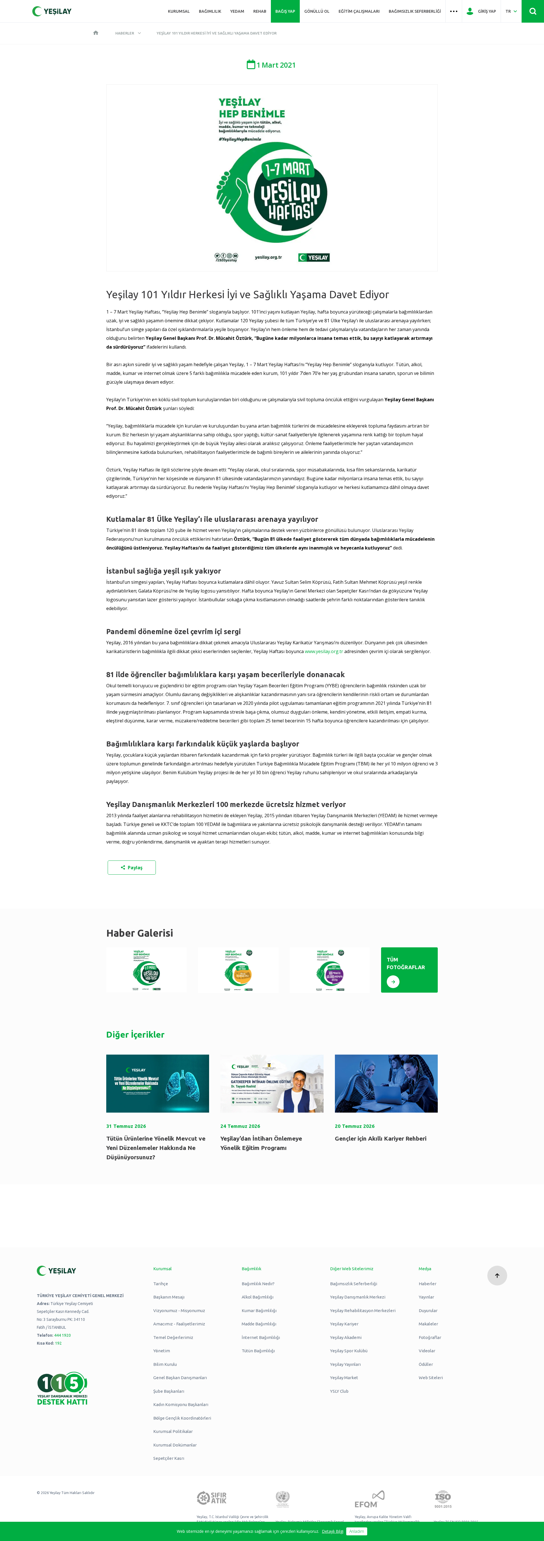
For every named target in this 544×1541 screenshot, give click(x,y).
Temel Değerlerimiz (173, 1337)
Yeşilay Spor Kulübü (348, 1350)
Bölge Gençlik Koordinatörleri (182, 1418)
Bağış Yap (285, 11)
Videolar (427, 1350)
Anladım (356, 1531)
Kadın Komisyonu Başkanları (180, 1404)
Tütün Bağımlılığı (258, 1350)
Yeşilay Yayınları (345, 1364)
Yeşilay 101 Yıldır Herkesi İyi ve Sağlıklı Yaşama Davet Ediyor (217, 33)
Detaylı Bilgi (332, 1531)
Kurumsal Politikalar (173, 1431)
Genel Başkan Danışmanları (180, 1377)
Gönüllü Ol (317, 11)
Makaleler (428, 1323)
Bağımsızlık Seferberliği (415, 11)
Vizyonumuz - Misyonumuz (179, 1310)
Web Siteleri (431, 1377)
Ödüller (426, 1364)
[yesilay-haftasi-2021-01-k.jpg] (146, 969)
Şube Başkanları (168, 1391)
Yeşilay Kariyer (344, 1323)
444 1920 (62, 1335)
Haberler (124, 33)
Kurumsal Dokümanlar (175, 1445)
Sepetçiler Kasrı (168, 1458)
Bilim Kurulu (165, 1364)
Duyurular (428, 1310)
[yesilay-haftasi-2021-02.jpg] (238, 970)
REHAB (259, 11)
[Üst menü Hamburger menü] (454, 11)
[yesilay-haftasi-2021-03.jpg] (330, 970)
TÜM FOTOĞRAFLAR (406, 963)
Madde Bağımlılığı (259, 1323)
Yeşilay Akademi (346, 1337)
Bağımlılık (210, 11)
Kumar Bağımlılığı (259, 1310)
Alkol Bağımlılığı (257, 1297)
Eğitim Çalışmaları (359, 11)
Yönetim (161, 1350)
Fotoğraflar (430, 1337)
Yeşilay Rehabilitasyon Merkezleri (363, 1310)
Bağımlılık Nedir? (258, 1283)
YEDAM (237, 11)
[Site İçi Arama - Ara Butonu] (533, 11)
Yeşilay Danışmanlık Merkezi (357, 1297)
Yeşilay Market (344, 1377)
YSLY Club (339, 1391)
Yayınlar (426, 1297)
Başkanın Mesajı (168, 1297)
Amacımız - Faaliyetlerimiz (179, 1323)
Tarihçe (160, 1283)
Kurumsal (179, 11)
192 (58, 1343)
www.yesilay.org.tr (324, 651)
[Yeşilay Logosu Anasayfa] (52, 11)
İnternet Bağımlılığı (261, 1337)
